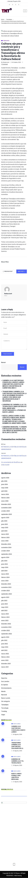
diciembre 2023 (6, 584)
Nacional (4, 694)
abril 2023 (4, 610)
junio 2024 (4, 564)
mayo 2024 (4, 567)
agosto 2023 (5, 597)
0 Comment (4, 64)
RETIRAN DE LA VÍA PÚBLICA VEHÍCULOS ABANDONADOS (13, 448)
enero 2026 (4, 501)
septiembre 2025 (6, 514)
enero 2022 (4, 660)
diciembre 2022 (6, 624)
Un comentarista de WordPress (11, 462)
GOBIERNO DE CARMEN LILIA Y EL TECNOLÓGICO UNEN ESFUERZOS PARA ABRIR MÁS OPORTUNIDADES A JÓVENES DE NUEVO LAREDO (14, 408)
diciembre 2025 (6, 504)
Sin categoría (5, 701)
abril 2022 (4, 650)
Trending (4, 711)
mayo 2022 (4, 647)
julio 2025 (4, 521)
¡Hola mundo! (5, 465)
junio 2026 (4, 484)
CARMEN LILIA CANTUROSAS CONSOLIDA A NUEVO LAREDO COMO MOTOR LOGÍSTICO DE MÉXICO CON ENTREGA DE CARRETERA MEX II (13, 384)
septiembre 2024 (6, 554)
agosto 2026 (5, 478)
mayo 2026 (4, 488)
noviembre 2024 (6, 547)
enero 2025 (4, 541)
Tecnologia (4, 708)
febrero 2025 (5, 537)
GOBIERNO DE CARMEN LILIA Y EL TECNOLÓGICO (17, 761)
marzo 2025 (5, 534)
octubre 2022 (5, 630)
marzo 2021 (5, 667)
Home (2, 19)
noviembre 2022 (6, 627)
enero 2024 (4, 580)
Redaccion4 (6, 62)
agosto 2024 (5, 557)
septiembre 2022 (6, 634)
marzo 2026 (5, 494)
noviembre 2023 (6, 587)
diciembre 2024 (6, 544)
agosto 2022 (5, 637)
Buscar (3, 362)
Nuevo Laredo (5, 698)
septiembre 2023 (6, 594)
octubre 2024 (5, 551)
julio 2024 (4, 561)
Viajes (3, 714)
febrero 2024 (5, 577)
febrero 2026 (5, 497)
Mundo (3, 691)
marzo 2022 (5, 654)
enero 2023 (4, 620)
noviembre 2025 (6, 507)
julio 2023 (4, 600)
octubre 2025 (5, 511)
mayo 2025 (4, 527)
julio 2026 (4, 481)
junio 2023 (4, 604)
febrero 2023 (5, 617)
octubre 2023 (5, 590)
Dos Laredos (5, 681)
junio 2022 (4, 644)
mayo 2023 (4, 607)
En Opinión (4, 685)
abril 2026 (4, 491)
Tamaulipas (9, 19)
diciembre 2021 (6, 663)
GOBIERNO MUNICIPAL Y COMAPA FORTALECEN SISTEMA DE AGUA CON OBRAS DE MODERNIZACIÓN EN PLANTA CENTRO (14, 429)
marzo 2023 (5, 614)
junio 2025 (4, 524)
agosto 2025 (5, 517)
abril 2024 (4, 571)
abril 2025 (4, 531)
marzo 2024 (5, 574)
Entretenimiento (6, 688)
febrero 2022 (5, 657)
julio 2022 (4, 640)
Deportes (4, 678)
